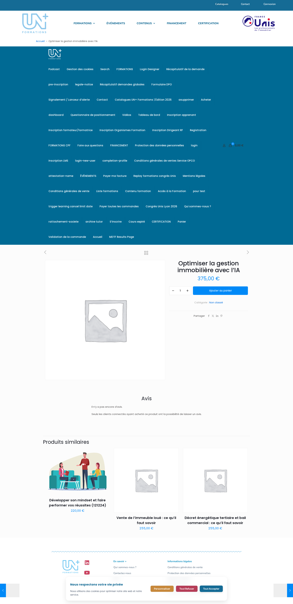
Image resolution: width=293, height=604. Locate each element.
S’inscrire (116, 221)
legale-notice (84, 84)
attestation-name (60, 176)
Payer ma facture (114, 176)
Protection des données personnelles (159, 145)
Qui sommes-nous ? (197, 206)
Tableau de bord (149, 115)
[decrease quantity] (173, 290)
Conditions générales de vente (68, 191)
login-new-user (85, 160)
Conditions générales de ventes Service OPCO (164, 160)
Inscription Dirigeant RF (167, 130)
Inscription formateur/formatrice (70, 130)
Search (105, 69)
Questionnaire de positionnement (93, 115)
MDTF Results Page (121, 237)
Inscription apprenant (181, 115)
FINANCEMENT (176, 23)
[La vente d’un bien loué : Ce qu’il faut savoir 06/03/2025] (283, 590)
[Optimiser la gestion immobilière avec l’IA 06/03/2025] (9, 590)
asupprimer (186, 99)
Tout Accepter (211, 588)
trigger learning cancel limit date (70, 206)
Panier (182, 221)
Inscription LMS (58, 160)
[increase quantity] (187, 290)
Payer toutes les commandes (119, 206)
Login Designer (149, 69)
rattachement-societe (63, 221)
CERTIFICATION (208, 23)
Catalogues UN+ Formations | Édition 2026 (143, 99)
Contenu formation (138, 191)
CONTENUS (144, 23)
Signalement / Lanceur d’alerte (69, 99)
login (194, 145)
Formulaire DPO (161, 84)
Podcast (54, 69)
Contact (245, 4)
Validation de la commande (67, 237)
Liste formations (107, 191)
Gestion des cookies (80, 69)
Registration (198, 130)
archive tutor (94, 221)
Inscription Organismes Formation (122, 130)
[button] (84, 23)
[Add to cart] (105, 453)
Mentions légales (194, 176)
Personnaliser (162, 588)
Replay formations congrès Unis (154, 176)
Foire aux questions (90, 145)
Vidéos (126, 115)
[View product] (105, 460)
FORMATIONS (83, 23)
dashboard (56, 115)
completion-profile (114, 160)
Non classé (216, 302)
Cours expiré (137, 221)
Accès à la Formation (172, 191)
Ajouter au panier (220, 291)
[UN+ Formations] (55, 54)
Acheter (206, 99)
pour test (199, 191)
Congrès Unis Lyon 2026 (161, 206)
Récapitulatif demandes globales (122, 84)
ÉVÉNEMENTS (115, 23)
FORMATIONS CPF (59, 145)
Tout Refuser (186, 588)
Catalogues (221, 4)
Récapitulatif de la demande (185, 69)
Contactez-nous (122, 573)
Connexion (269, 4)
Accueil (40, 41)
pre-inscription (58, 84)
